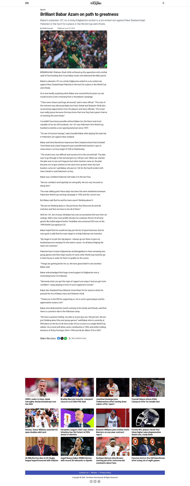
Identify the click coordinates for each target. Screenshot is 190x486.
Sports (43, 10)
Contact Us (84, 473)
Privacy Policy (105, 473)
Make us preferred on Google (79, 338)
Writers (94, 473)
